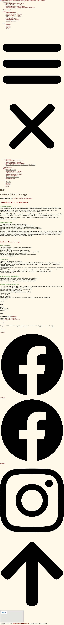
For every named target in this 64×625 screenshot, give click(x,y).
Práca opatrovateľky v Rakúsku (14, 14)
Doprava (8, 26)
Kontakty (8, 24)
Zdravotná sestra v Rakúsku (13, 15)
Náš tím (8, 27)
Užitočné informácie (11, 12)
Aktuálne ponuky (7, 10)
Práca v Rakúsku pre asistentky (14, 5)
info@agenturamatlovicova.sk (12, 319)
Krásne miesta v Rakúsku (12, 19)
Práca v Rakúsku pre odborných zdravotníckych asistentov (20, 7)
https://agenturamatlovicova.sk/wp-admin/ (22, 198)
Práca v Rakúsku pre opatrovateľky (15, 3)
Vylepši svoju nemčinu (11, 18)
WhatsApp (13, 316)
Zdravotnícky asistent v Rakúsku (14, 17)
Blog (4, 11)
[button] (32, 94)
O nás (7, 29)
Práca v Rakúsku (7, 2)
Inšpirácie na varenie (11, 21)
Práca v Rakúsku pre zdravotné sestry (15, 6)
